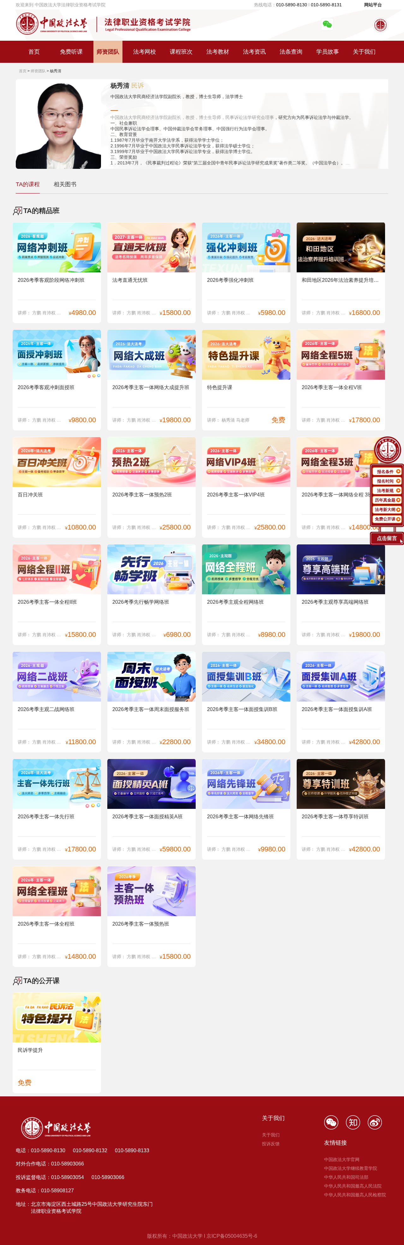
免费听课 (71, 52)
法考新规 (385, 491)
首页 (34, 52)
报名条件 (385, 472)
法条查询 (291, 52)
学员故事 (327, 52)
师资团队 (108, 52)
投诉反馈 (271, 1143)
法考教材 (217, 52)
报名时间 (385, 481)
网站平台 (373, 4)
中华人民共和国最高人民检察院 (355, 1194)
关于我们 (364, 52)
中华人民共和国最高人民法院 (353, 1186)
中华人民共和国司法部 (346, 1177)
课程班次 (181, 52)
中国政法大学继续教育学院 (350, 1168)
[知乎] (357, 1127)
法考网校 (144, 52)
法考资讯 (254, 52)
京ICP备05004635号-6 (231, 1236)
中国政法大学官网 (341, 1159)
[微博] (378, 1127)
